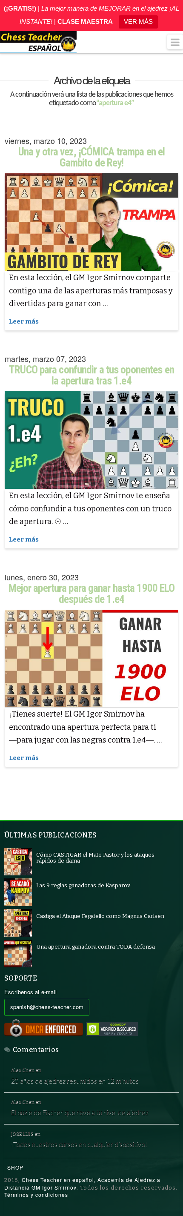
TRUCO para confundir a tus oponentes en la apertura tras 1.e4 (91, 375)
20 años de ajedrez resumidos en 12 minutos (75, 1080)
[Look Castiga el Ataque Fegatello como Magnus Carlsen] (18, 922)
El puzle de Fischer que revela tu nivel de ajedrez (80, 1112)
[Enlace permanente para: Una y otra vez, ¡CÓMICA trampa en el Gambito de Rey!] (91, 222)
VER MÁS (138, 21)
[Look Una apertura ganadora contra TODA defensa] (18, 953)
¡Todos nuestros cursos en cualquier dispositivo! (79, 1144)
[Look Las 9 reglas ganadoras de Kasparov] (18, 891)
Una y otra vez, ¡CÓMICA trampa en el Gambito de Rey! (91, 157)
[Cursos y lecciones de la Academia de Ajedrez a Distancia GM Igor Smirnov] (38, 42)
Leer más (24, 321)
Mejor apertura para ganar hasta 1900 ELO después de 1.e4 (92, 593)
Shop (15, 1167)
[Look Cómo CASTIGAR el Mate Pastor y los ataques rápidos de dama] (18, 861)
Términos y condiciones (36, 1194)
